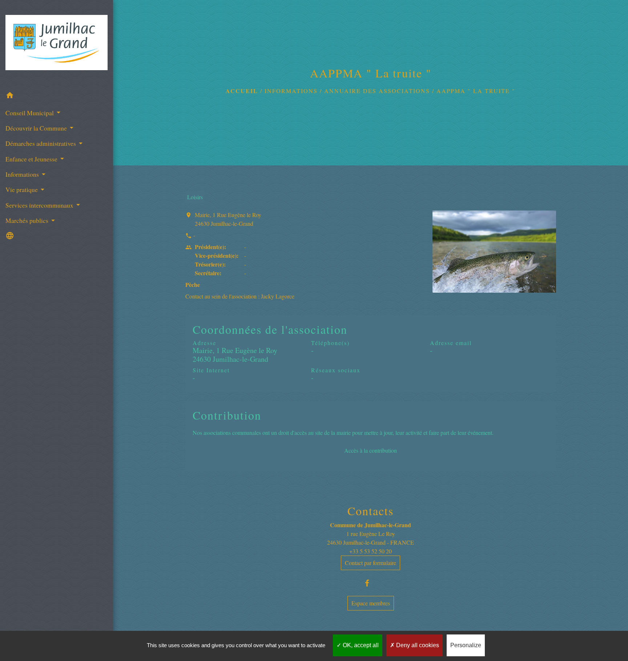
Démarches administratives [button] (41, 143)
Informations (291, 91)
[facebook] (370, 583)
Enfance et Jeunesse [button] (32, 159)
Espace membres (370, 603)
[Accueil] (56, 44)
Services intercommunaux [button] (40, 205)
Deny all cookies (417, 645)
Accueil (242, 91)
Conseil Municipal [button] (30, 112)
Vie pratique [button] (22, 189)
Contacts (370, 511)
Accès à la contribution (370, 450)
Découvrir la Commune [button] (36, 128)
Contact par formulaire (370, 562)
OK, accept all (360, 645)
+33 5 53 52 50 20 (370, 551)
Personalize (465, 645)
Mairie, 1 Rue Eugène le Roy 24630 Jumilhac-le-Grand (228, 219)
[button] (56, 96)
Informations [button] (22, 174)
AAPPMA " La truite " (475, 91)
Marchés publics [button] (27, 220)
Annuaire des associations (377, 91)
